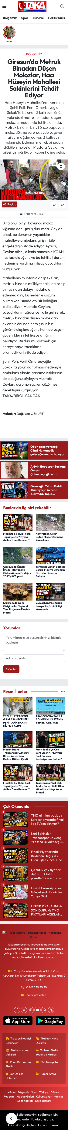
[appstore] (17, 1021)
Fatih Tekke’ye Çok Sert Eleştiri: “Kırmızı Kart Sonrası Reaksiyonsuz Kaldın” (49, 754)
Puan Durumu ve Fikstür (18, 1064)
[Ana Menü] (4, 6)
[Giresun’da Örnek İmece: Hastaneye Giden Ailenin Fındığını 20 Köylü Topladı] (17, 555)
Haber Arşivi (48, 1074)
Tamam (54, 1125)
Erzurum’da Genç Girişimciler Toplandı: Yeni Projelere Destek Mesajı (16, 607)
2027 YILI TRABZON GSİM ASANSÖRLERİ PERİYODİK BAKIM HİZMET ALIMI (16, 720)
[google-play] (50, 1021)
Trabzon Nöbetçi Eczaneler (18, 1040)
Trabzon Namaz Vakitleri (18, 1052)
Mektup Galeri (25, 1096)
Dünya (54, 1092)
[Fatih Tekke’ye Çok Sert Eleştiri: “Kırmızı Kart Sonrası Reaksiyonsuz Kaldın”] (50, 739)
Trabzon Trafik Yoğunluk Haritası (47, 1052)
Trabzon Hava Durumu (47, 1040)
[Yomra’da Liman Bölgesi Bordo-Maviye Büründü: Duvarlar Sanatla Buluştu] (50, 555)
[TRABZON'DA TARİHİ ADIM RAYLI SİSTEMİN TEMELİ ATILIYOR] (50, 705)
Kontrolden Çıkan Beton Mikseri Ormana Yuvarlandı (49, 537)
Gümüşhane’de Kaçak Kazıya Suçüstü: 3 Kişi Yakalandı (49, 606)
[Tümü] (63, 692)
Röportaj (9, 1096)
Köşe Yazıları (43, 1100)
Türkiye (38, 18)
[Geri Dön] (11, 1118)
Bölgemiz (10, 18)
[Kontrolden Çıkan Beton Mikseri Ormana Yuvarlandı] (50, 522)
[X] (24, 1010)
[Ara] (62, 6)
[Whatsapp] (44, 1010)
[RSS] (51, 1010)
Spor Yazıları (25, 1100)
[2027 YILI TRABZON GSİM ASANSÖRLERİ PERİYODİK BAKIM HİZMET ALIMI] (17, 705)
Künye (11, 1092)
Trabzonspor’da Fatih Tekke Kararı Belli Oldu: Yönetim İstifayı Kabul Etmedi (50, 787)
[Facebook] (17, 1010)
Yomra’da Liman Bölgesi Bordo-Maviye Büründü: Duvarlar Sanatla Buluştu (50, 571)
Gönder (11, 669)
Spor (24, 18)
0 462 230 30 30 (36, 987)
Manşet (58, 1096)
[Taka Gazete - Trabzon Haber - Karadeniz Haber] (32, 6)
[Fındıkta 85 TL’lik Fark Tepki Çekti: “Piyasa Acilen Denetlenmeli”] (17, 522)
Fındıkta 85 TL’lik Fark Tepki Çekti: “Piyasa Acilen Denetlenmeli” (17, 537)
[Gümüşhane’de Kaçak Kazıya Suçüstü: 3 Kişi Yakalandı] (50, 591)
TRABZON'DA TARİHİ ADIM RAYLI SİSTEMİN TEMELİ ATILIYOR (49, 719)
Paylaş (11, 204)
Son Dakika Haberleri (15, 1076)
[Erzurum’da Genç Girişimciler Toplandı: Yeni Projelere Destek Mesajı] (17, 591)
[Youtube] (37, 1010)
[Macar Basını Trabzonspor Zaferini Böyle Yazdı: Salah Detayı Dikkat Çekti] (17, 739)
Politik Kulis (56, 18)
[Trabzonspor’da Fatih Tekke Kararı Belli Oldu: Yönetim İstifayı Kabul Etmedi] (50, 772)
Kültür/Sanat (44, 1096)
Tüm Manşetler (49, 1062)
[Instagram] (31, 1010)
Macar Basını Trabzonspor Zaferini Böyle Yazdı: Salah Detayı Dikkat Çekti (16, 754)
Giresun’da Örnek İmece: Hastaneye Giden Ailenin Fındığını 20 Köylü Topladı (17, 571)
